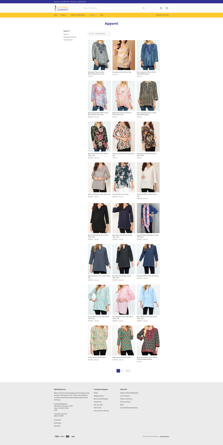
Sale (101, 15)
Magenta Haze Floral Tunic (121, 357)
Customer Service (162, 15)
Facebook (57, 420)
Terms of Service (126, 399)
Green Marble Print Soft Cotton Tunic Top (98, 317)
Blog (121, 405)
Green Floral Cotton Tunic (97, 357)
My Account (98, 405)
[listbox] (102, 33)
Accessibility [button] (164, 436)
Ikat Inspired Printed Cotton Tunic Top (146, 154)
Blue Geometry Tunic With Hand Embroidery (146, 73)
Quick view (99, 55)
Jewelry (63, 15)
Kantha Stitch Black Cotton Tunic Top (121, 276)
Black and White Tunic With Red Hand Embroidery (147, 358)
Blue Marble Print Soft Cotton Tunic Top (147, 317)
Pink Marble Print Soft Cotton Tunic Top (122, 317)
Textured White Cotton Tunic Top (147, 195)
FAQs (96, 393)
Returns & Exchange (101, 399)
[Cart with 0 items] (166, 8)
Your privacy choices (101, 411)
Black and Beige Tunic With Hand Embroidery (146, 113)
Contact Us (98, 402)
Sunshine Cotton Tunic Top (121, 72)
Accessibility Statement (129, 408)
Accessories (68, 40)
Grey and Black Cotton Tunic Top (99, 194)
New (55, 15)
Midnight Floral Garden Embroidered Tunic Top (96, 73)
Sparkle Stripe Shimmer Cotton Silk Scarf (148, 236)
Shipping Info (99, 396)
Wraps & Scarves (69, 37)
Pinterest (57, 426)
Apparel (92, 15)
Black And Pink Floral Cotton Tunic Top (98, 154)
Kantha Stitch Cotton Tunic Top (147, 276)
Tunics (66, 34)
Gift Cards (97, 408)
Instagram (57, 423)
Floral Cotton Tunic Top (120, 194)
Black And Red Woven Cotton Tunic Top (98, 236)
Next (127, 371)
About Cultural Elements (129, 393)
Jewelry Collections (78, 15)
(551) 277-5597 (59, 416)
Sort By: (91, 33)
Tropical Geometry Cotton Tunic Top (123, 154)
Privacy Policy (125, 402)
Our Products (125, 396)
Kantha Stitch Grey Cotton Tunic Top (99, 276)
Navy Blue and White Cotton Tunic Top (122, 236)
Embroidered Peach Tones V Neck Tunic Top (121, 113)
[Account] (161, 8)
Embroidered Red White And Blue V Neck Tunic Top (98, 113)
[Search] (144, 8)
